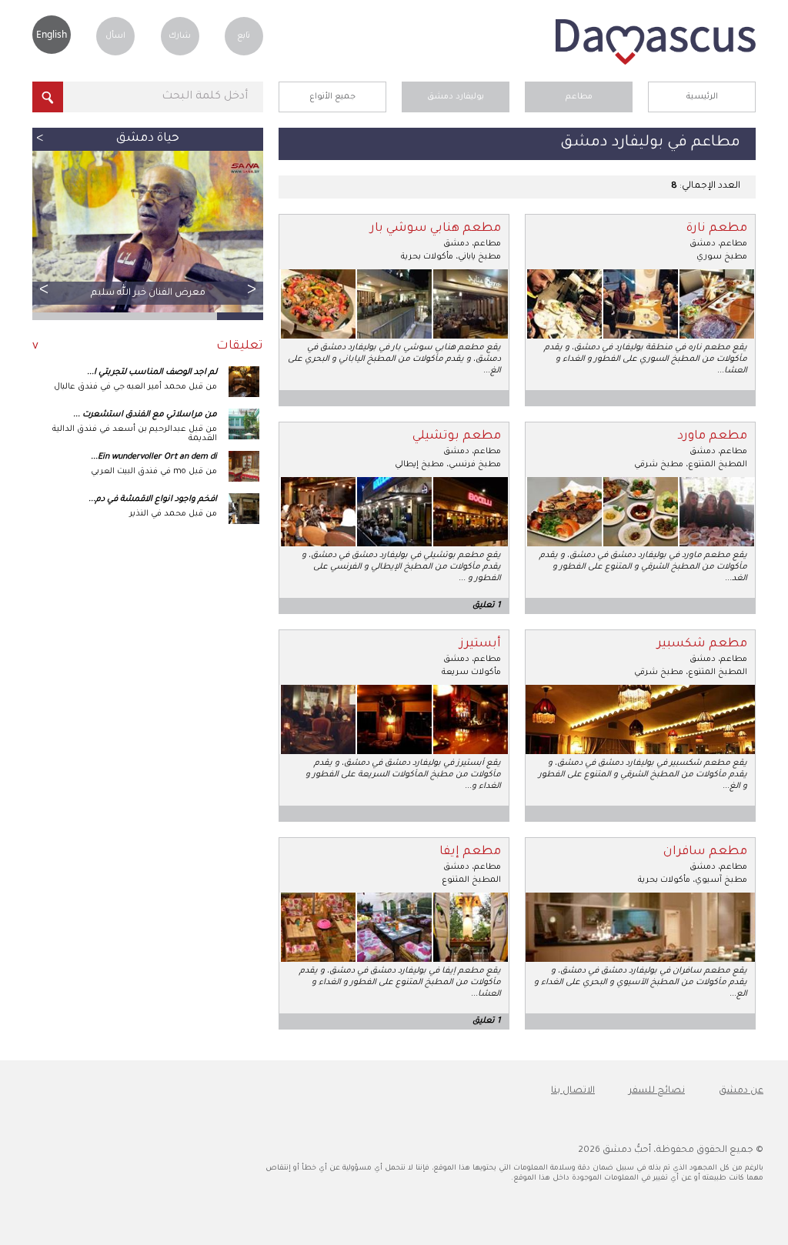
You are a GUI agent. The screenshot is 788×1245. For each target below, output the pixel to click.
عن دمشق (741, 1091)
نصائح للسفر (657, 1091)
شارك (180, 36)
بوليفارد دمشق (455, 97)
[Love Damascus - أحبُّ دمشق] (656, 63)
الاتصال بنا (573, 1091)
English (51, 34)
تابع (243, 36)
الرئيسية (702, 97)
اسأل (115, 36)
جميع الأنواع (332, 97)
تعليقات (239, 346)
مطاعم (579, 97)
